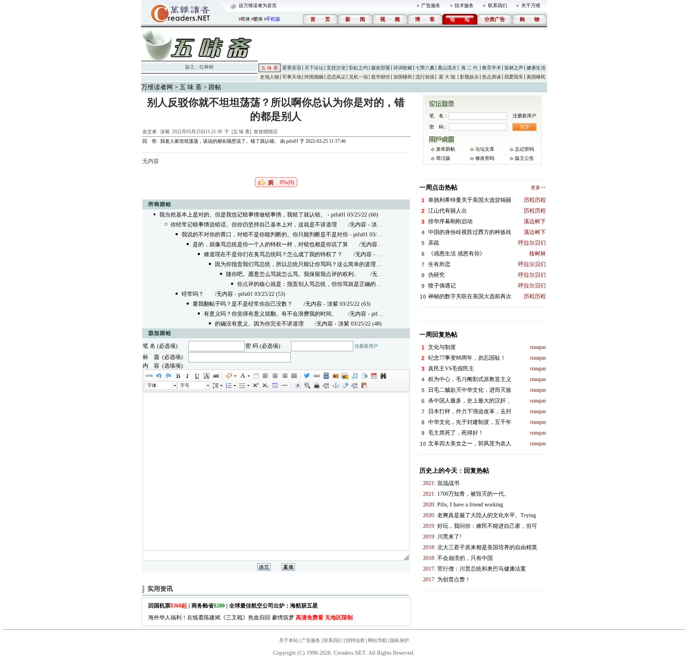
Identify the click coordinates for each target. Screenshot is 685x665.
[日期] (373, 376)
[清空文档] (256, 376)
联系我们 (497, 5)
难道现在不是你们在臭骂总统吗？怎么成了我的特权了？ (273, 254)
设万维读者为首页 (258, 5)
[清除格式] (345, 385)
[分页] (326, 385)
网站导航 (377, 640)
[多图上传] (345, 376)
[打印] (316, 385)
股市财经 (380, 77)
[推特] (307, 376)
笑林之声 (513, 68)
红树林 (206, 67)
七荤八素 (424, 68)
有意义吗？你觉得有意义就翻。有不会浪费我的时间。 (270, 314)
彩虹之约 (358, 68)
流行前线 (424, 77)
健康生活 (535, 68)
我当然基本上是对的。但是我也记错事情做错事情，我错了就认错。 (242, 215)
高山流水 (447, 68)
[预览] (307, 385)
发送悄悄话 (265, 131)
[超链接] (316, 376)
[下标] (265, 385)
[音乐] (354, 376)
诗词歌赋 (402, 68)
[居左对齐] (265, 376)
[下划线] (197, 376)
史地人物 (269, 77)
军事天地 (291, 77)
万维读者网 (157, 87)
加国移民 (402, 77)
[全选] (297, 385)
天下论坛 (313, 68)
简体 (245, 19)
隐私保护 (399, 640)
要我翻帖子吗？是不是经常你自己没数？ (243, 304)
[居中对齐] (275, 376)
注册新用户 (366, 346)
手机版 (273, 19)
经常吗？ (193, 294)
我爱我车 (513, 77)
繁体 (258, 19)
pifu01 (292, 141)
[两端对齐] (294, 376)
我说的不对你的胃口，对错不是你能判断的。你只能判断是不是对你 (265, 235)
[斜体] (187, 376)
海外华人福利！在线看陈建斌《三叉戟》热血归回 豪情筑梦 (250, 618)
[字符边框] (206, 376)
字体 (152, 385)
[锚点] (335, 385)
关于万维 (530, 5)
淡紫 (165, 131)
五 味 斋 (269, 68)
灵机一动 (358, 77)
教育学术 (491, 68)
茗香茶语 (291, 68)
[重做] (168, 376)
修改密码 (484, 158)
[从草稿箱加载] (364, 385)
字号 (184, 385)
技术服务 (464, 5)
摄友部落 (380, 68)
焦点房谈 (491, 77)
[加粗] (178, 376)
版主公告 (524, 158)
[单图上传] (335, 376)
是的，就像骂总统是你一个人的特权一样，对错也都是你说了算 (270, 244)
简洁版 (443, 158)
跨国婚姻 (313, 77)
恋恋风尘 (336, 77)
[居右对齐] (284, 376)
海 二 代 (469, 68)
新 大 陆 (447, 77)
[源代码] (149, 376)
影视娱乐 (469, 77)
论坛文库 (484, 149)
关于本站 (288, 640)
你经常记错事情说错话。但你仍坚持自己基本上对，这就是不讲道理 (253, 225)
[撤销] (159, 376)
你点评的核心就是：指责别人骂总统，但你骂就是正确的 (306, 284)
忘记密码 (524, 149)
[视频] (326, 376)
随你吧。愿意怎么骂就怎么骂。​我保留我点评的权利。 (292, 274)
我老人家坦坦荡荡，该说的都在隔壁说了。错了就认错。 (219, 141)
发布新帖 (445, 149)
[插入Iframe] (364, 376)
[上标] (255, 385)
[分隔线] (284, 385)
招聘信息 (355, 640)
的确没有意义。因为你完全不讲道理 (259, 324)
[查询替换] (383, 376)
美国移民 (535, 77)
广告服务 (430, 5)
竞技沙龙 (336, 68)
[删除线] (216, 376)
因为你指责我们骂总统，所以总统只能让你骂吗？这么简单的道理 (295, 264)
